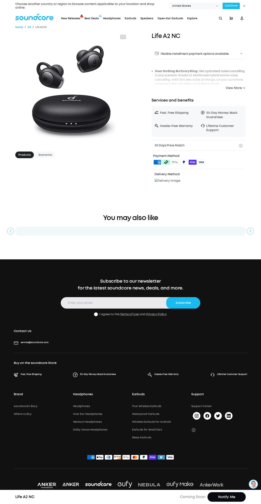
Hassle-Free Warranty (166, 374)
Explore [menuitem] (192, 18)
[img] (157, 163)
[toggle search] (220, 18)
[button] (195, 6)
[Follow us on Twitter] (218, 416)
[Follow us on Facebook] (207, 416)
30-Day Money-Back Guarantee (98, 374)
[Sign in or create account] (242, 18)
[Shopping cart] (231, 18)
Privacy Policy (156, 314)
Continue (231, 5)
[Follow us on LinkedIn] (229, 416)
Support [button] (197, 394)
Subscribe (183, 303)
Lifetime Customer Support (232, 374)
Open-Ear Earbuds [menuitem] (170, 18)
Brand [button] (18, 394)
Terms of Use (129, 314)
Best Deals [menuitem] (91, 18)
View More (234, 88)
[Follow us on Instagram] (196, 416)
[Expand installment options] (241, 53)
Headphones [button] (83, 394)
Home (19, 27)
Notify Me (226, 497)
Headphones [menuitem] (112, 18)
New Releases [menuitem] (70, 18)
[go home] (34, 17)
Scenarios (45, 154)
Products (24, 154)
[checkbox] (96, 314)
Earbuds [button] (138, 394)
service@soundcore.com (35, 342)
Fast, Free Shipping (31, 374)
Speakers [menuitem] (146, 18)
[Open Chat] (253, 484)
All (29, 27)
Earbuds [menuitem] (130, 18)
